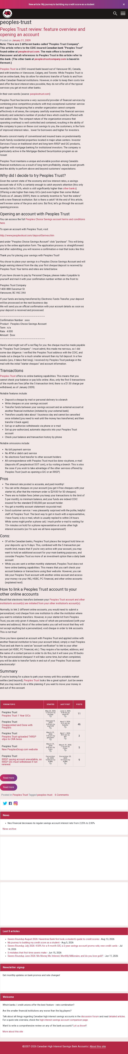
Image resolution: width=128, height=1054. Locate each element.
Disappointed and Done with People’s (17, 726)
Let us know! (79, 1025)
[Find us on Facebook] (10, 803)
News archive (9, 829)
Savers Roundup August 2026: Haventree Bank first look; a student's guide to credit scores (53, 939)
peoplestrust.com (28, 51)
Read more (8, 778)
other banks (69, 188)
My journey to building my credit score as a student (33, 942)
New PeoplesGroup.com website (20, 749)
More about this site (13, 1031)
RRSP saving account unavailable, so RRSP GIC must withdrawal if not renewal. (22, 762)
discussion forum (90, 1016)
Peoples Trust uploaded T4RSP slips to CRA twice (19, 738)
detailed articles (117, 1016)
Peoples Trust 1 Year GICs (16, 715)
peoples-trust (44, 794)
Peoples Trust (7, 69)
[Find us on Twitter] (5, 803)
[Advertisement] (64, 858)
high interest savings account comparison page (64, 1020)
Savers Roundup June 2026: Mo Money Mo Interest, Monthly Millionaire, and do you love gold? (55, 956)
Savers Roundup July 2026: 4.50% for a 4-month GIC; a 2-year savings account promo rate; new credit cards (62, 946)
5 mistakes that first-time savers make (27, 952)
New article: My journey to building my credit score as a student (61, 4)
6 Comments (62, 794)
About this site (98, 1046)
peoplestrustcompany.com (50, 59)
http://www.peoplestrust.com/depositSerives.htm (27, 235)
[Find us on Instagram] (15, 803)
